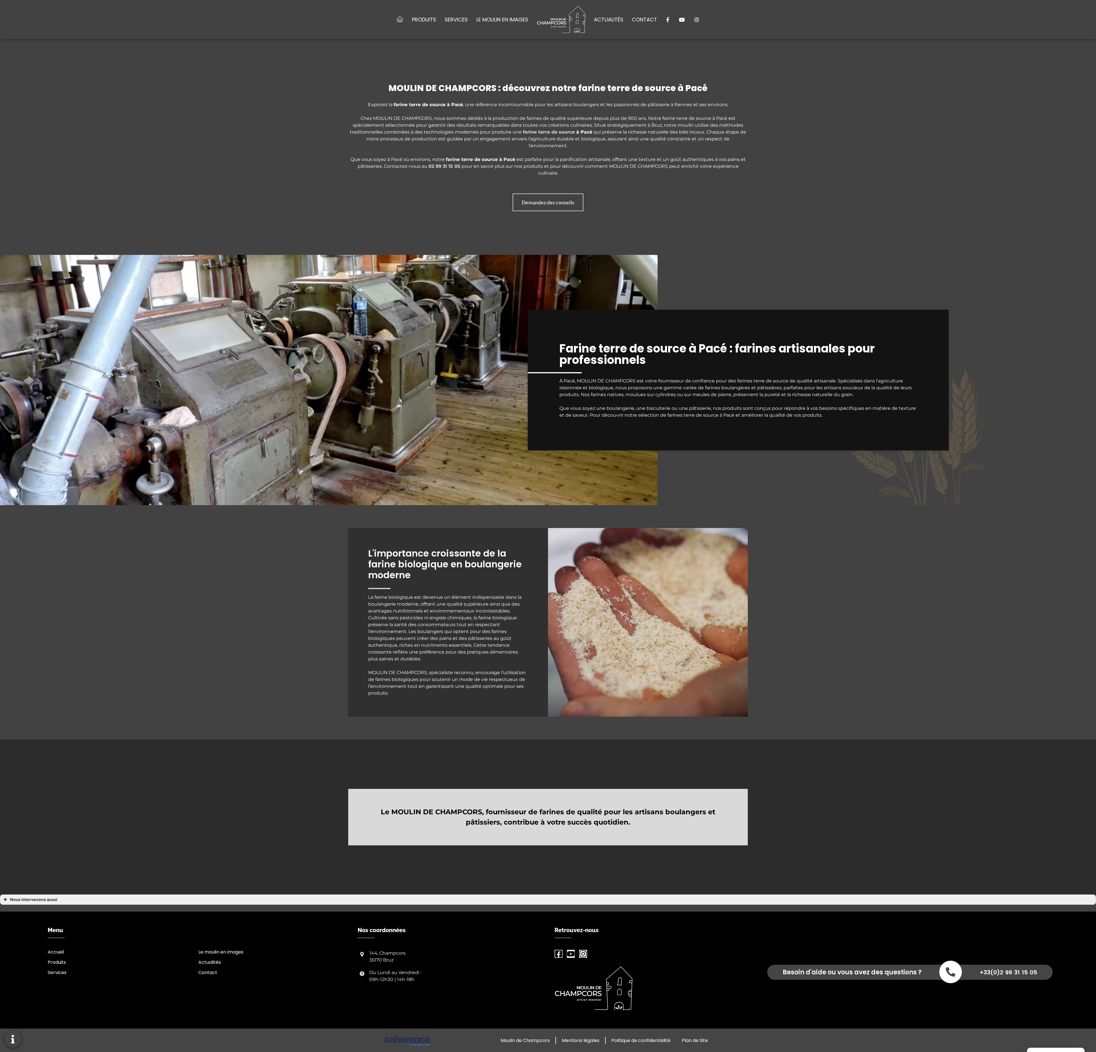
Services (456, 19)
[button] (548, 202)
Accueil (56, 952)
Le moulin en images (502, 19)
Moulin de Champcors (525, 1040)
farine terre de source (549, 132)
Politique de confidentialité (640, 1040)
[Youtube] (571, 954)
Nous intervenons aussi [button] (33, 899)
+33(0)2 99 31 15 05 (1008, 972)
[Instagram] (583, 954)
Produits (424, 19)
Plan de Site (695, 1040)
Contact (644, 19)
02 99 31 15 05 (444, 166)
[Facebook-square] (559, 954)
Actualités (608, 19)
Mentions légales (580, 1040)
